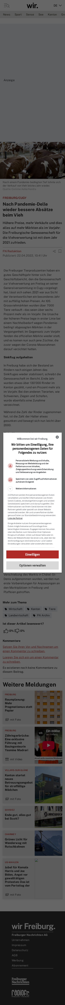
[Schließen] (57, 437)
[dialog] (32, 503)
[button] (32, 488)
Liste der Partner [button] (15, 518)
